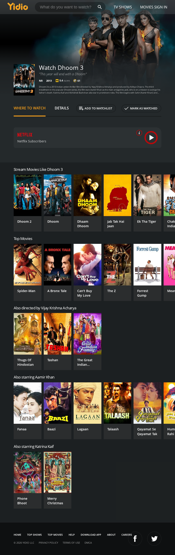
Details (62, 108)
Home (17, 534)
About (111, 534)
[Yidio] (17, 7)
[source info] (138, 133)
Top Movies (55, 534)
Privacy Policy (48, 542)
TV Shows (123, 7)
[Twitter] (154, 539)
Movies (146, 7)
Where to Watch (30, 108)
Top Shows (34, 534)
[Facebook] (135, 539)
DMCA (88, 542)
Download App (91, 534)
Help (72, 534)
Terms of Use (71, 542)
